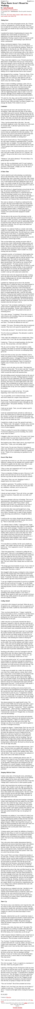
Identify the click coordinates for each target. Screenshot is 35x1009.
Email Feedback (5, 9)
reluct (12, 16)
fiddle (22, 14)
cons (9, 16)
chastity (18, 14)
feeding (26, 14)
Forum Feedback (14, 9)
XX (15, 16)
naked (13, 14)
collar (29, 14)
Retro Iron (9, 997)
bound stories (17, 1007)
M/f (8, 14)
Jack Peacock (8, 8)
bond (10, 14)
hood (2, 16)
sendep (5, 16)
